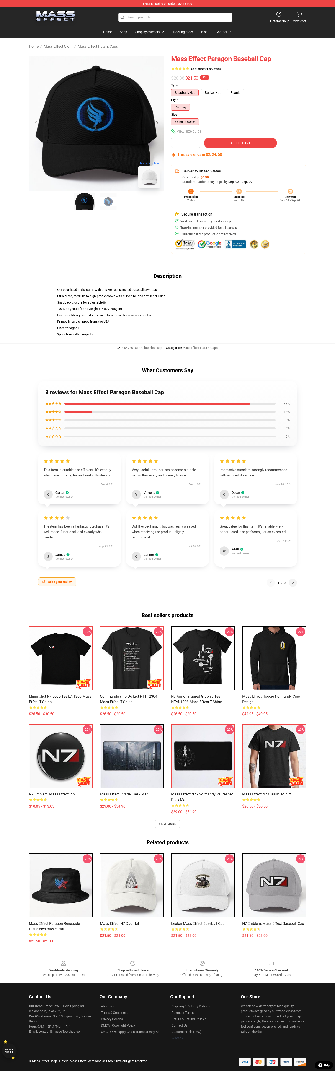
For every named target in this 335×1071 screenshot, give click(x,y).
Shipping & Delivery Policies (191, 1006)
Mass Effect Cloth (58, 46)
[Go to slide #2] (108, 201)
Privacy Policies (112, 1019)
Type (174, 85)
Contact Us (179, 1025)
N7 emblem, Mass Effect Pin (52, 794)
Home (34, 46)
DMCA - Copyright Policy (118, 1025)
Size (174, 114)
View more (167, 824)
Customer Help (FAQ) (186, 1032)
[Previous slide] (36, 123)
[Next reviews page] (293, 583)
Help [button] (327, 1065)
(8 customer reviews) (206, 69)
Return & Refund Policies (189, 1019)
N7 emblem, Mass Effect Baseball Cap (273, 923)
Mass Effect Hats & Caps (98, 46)
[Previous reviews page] (271, 583)
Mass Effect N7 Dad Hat (119, 923)
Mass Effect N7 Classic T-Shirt (266, 794)
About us (107, 1006)
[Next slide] (157, 123)
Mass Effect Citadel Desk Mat (124, 794)
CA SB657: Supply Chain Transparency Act (130, 1032)
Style (174, 100)
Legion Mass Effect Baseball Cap (197, 923)
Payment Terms (183, 1012)
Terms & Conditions (114, 1012)
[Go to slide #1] (84, 201)
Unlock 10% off (9, 1050)
